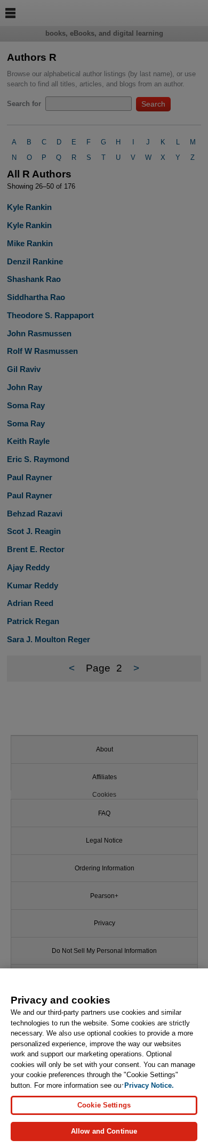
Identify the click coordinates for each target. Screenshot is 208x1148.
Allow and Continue (104, 1131)
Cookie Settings (104, 1105)
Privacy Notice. (149, 1085)
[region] (104, 1058)
